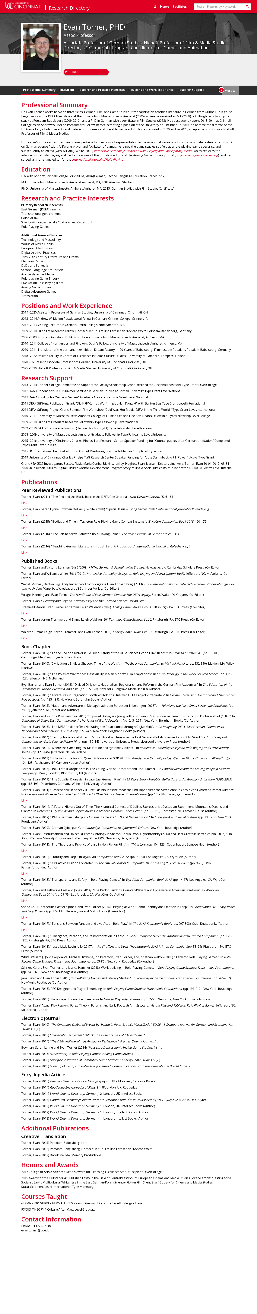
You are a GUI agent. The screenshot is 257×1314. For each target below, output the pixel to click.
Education (66, 90)
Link (24, 503)
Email (74, 72)
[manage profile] (155, 6)
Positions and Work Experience (151, 90)
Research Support (191, 90)
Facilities (180, 7)
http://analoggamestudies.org (197, 155)
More (230, 90)
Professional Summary (39, 90)
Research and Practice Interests (101, 90)
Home (164, 7)
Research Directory (69, 8)
